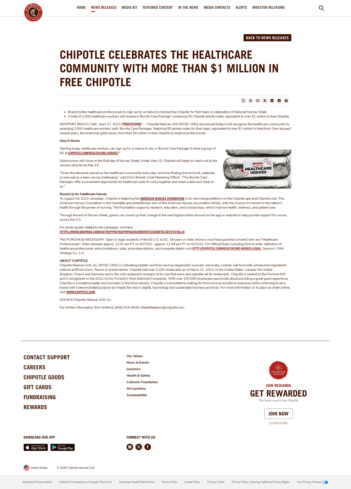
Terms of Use (169, 482)
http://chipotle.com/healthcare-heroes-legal (226, 248)
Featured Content (158, 7)
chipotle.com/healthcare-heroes (93, 153)
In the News (189, 7)
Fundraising (40, 397)
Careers (35, 367)
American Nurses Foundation (162, 198)
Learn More (278, 423)
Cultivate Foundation (142, 382)
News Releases (104, 7)
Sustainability (137, 395)
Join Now (278, 413)
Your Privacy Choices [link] (309, 482)
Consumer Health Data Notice (136, 482)
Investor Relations (269, 7)
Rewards (35, 407)
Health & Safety (138, 375)
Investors (133, 369)
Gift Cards (38, 387)
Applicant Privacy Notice (37, 482)
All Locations (136, 388)
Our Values (135, 356)
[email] (258, 101)
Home (82, 7)
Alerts (242, 7)
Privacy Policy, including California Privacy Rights (260, 482)
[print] (286, 101)
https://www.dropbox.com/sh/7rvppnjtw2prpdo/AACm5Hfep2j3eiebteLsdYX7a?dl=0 (122, 232)
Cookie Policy (192, 482)
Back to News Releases (267, 37)
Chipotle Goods (44, 377)
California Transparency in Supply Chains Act (85, 482)
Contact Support (47, 357)
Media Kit (130, 7)
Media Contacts (218, 7)
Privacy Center (216, 482)
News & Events (138, 362)
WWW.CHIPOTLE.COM (80, 292)
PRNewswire (131, 124)
